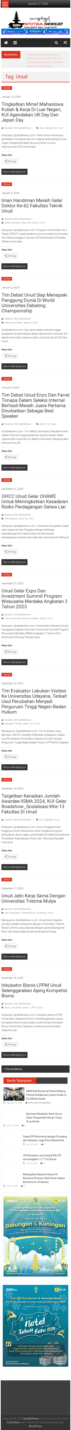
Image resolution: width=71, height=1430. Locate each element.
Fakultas (16, 219)
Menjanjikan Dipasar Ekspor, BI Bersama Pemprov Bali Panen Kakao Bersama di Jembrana (44, 1174)
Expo (7, 614)
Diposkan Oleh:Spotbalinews (17, 124)
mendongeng (11, 515)
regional (27, 318)
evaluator (9, 720)
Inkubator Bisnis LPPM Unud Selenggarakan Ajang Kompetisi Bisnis (34, 987)
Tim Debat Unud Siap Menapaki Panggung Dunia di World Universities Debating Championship (34, 299)
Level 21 (25, 1003)
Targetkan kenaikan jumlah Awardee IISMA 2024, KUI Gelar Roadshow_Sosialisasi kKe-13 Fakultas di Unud (33, 800)
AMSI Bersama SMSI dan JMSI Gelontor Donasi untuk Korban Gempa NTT (44, 58)
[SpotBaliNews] (6, 42)
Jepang (48, 124)
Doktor (8, 219)
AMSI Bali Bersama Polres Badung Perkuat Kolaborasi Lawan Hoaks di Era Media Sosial (46, 1091)
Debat (7, 318)
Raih (29, 219)
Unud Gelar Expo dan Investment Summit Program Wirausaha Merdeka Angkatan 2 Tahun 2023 (34, 595)
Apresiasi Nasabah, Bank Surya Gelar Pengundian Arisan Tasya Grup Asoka (44, 1114)
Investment (16, 614)
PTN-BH (18, 720)
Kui (55, 124)
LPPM (33, 1003)
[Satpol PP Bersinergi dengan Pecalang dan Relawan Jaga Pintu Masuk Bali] (12, 1135)
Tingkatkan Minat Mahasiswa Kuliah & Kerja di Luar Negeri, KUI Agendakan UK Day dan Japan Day (32, 108)
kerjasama (15, 909)
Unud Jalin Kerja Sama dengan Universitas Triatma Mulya (33, 894)
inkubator (16, 1003)
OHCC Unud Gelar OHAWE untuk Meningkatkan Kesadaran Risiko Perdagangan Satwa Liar (34, 498)
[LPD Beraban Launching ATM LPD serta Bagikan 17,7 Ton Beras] (12, 1154)
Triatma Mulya (28, 909)
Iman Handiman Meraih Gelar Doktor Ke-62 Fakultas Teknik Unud (31, 202)
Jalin (7, 909)
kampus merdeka (30, 614)
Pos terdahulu (14, 1065)
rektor (25, 720)
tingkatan (48, 816)
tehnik (35, 219)
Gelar (42, 124)
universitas (41, 909)
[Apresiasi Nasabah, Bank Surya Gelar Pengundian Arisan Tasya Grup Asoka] (13, 1112)
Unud (60, 124)
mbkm (43, 614)
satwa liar (22, 515)
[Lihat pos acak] (65, 43)
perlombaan (17, 318)
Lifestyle (7, 84)
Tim (48, 420)
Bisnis (8, 1003)
